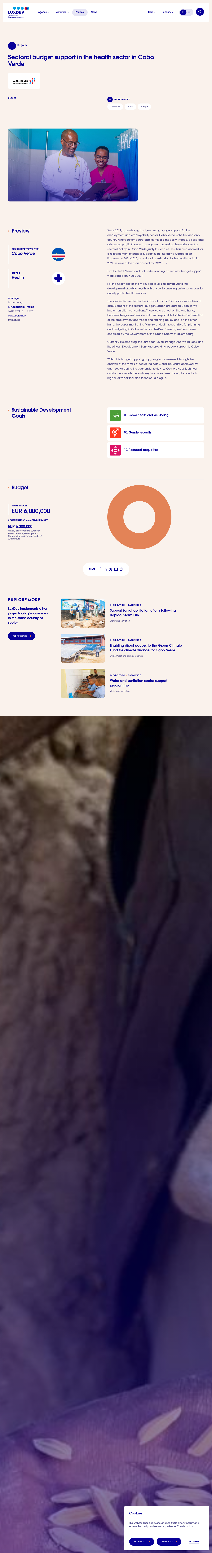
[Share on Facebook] (100, 569)
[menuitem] (115, 106)
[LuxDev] (18, 12)
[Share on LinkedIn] (105, 569)
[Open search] (200, 12)
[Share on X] (111, 569)
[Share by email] (116, 569)
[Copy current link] (121, 569)
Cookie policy (185, 1526)
